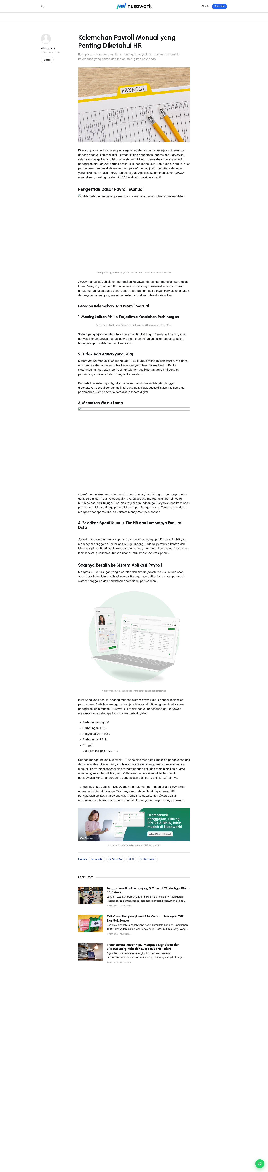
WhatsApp (117, 859)
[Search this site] (42, 6)
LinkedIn (99, 859)
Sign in (205, 6)
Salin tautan (149, 859)
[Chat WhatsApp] (259, 1163)
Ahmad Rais (48, 48)
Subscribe (219, 6)
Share (47, 59)
